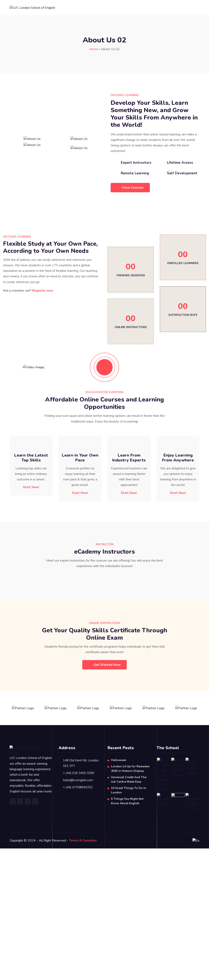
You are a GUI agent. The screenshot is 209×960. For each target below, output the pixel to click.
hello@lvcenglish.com (78, 780)
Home (93, 49)
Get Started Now (107, 664)
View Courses (133, 187)
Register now (42, 290)
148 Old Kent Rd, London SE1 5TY (81, 763)
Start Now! (31, 487)
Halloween (118, 760)
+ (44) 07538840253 (77, 787)
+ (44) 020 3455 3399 (78, 773)
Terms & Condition (83, 840)
